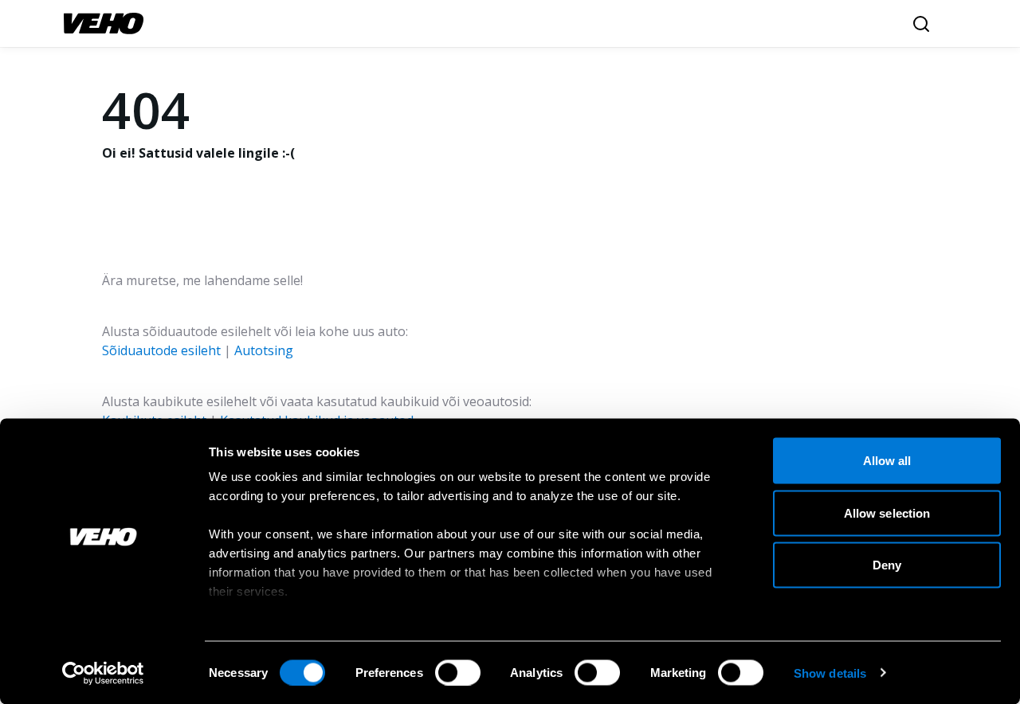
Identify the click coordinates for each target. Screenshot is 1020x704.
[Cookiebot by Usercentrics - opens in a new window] (103, 673)
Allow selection (887, 512)
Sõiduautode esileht (161, 350)
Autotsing (263, 350)
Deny (887, 565)
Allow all (887, 460)
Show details (830, 672)
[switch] (458, 672)
